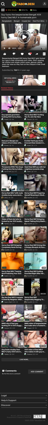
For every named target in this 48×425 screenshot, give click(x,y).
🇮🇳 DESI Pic (23, 10)
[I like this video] (4, 53)
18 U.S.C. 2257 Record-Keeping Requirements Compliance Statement (19, 416)
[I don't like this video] (14, 53)
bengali (16, 21)
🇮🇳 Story (33, 10)
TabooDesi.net (39, 420)
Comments (11, 371)
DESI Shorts (12, 10)
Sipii (16, 70)
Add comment (37, 372)
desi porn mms (38, 21)
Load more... (24, 359)
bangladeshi (7, 21)
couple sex (26, 21)
